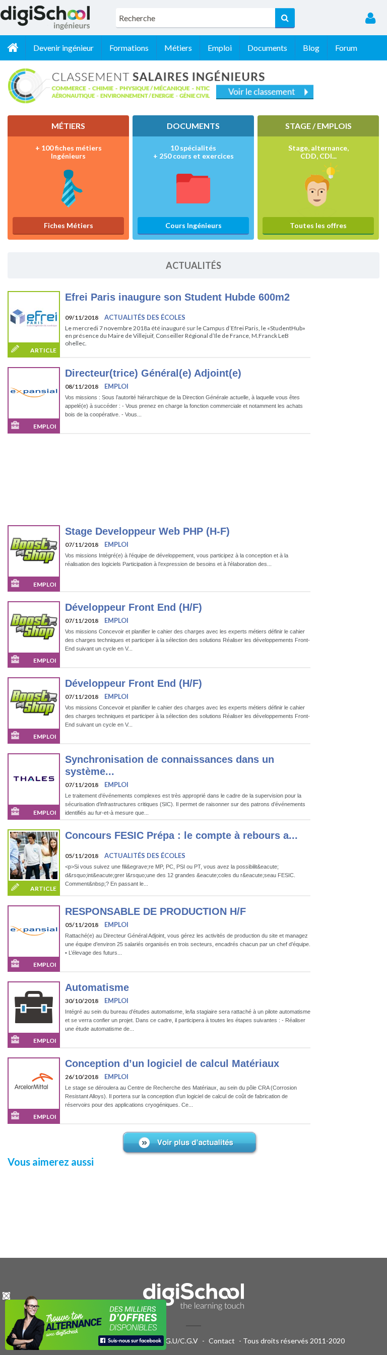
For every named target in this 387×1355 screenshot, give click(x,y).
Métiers (178, 47)
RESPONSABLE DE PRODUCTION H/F (155, 911)
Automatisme (97, 987)
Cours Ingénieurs (193, 225)
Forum (346, 47)
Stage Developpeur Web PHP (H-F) (147, 531)
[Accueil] (12, 47)
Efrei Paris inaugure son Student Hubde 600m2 (177, 297)
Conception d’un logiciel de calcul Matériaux (172, 1063)
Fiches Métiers (68, 225)
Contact (222, 1340)
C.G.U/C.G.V (178, 1340)
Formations (129, 47)
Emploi (220, 47)
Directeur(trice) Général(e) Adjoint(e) (153, 373)
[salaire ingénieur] (193, 86)
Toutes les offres (318, 225)
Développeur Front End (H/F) (133, 607)
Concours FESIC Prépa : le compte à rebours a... (181, 835)
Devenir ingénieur (63, 47)
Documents (267, 47)
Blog (311, 47)
